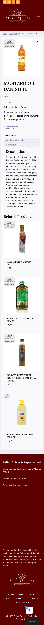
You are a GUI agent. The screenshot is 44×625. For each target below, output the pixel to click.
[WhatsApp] (13, 2)
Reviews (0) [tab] (10, 145)
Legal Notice (22, 602)
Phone (5, 479)
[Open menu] (40, 17)
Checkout (22, 598)
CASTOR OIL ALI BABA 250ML (18, 263)
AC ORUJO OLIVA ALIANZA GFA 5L (21, 320)
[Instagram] (9, 2)
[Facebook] (5, 2)
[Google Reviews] (18, 2)
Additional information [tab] (15, 140)
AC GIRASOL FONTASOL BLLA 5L (19, 436)
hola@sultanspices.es (18, 485)
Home (11, 594)
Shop (35, 598)
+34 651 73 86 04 (17, 479)
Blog (21, 594)
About (32, 594)
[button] (37, 42)
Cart (9, 598)
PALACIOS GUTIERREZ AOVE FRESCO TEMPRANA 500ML (21, 378)
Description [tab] (10, 135)
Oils (12, 128)
